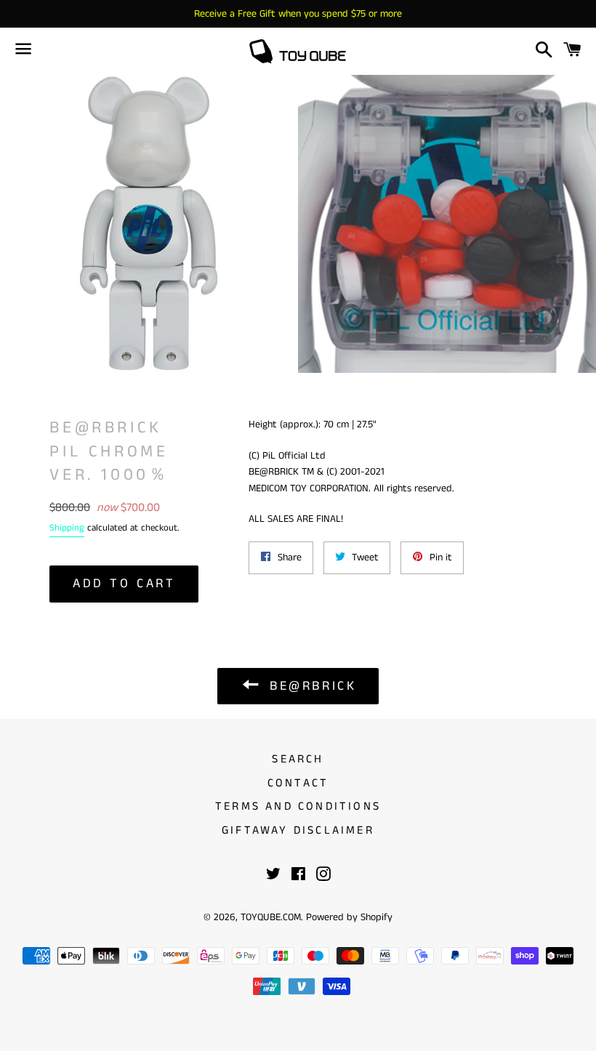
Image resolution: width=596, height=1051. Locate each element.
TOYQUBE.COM (271, 917)
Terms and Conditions (298, 806)
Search (297, 759)
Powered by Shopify (349, 917)
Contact (298, 783)
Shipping (66, 528)
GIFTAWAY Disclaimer (298, 830)
